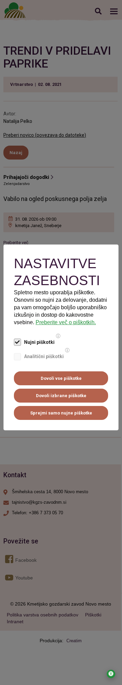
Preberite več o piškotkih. (66, 322)
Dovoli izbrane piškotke (61, 395)
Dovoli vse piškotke (61, 378)
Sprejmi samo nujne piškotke (61, 412)
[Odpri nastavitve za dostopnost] (111, 674)
